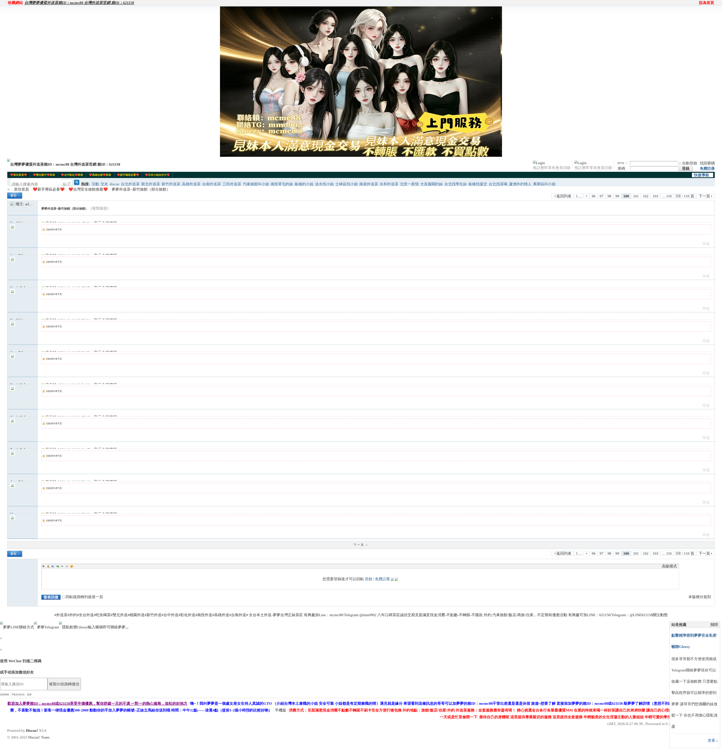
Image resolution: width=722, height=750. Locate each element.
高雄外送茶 (191, 184)
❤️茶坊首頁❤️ (18, 174)
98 (609, 196)
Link (57, 566)
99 (617, 196)
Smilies (72, 566)
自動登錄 (689, 163)
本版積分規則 (699, 597)
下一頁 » (361, 544)
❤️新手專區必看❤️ (49, 189)
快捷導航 (701, 175)
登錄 (368, 579)
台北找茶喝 (498, 184)
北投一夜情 (409, 184)
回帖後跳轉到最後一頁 (84, 597)
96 (593, 196)
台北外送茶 (130, 184)
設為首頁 (706, 3)
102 (645, 196)
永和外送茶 (389, 184)
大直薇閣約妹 (431, 184)
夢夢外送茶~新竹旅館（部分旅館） (141, 189)
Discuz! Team (38, 737)
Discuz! (32, 730)
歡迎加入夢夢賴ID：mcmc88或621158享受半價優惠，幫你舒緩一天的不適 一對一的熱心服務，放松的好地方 (97, 703)
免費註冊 (707, 168)
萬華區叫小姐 (544, 184)
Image (53, 566)
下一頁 (704, 196)
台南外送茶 (211, 184)
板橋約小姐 (304, 184)
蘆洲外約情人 (520, 184)
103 (655, 196)
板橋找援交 (477, 184)
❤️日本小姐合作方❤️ (157, 174)
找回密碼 (707, 163)
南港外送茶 (368, 184)
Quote (62, 566)
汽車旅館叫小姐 (256, 184)
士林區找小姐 (346, 184)
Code (67, 566)
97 (601, 196)
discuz (114, 184)
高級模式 (669, 566)
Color (48, 566)
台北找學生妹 (455, 184)
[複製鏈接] (99, 208)
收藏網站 (15, 3)
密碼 (621, 168)
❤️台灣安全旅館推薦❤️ (88, 189)
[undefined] (126, 628)
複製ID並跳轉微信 (64, 684)
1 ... (579, 196)
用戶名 (620, 163)
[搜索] (76, 184)
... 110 (667, 196)
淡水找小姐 (324, 184)
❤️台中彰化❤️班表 (72, 174)
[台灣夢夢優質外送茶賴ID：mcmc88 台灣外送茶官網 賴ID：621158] (63, 164)
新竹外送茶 (171, 184)
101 (636, 196)
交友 (104, 184)
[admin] (12, 204)
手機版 (280, 710)
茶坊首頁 (21, 189)
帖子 (67, 184)
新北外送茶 (150, 184)
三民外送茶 (231, 184)
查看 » (713, 740)
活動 (95, 184)
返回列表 (563, 196)
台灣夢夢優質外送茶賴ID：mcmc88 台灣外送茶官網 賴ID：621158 (79, 3)
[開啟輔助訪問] (697, 2)
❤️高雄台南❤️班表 (100, 174)
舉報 (706, 244)
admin (30, 204)
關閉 (714, 625)
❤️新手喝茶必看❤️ (128, 174)
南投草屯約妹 (282, 184)
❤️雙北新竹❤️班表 (44, 174)
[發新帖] (14, 195)
